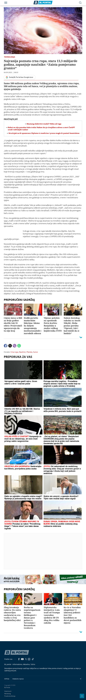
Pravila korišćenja (9, 696)
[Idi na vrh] (82, 696)
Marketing (7, 694)
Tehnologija (9, 57)
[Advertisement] (45, 551)
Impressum (7, 691)
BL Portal (7, 687)
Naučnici (22, 352)
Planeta (29, 352)
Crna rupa (14, 352)
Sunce (35, 352)
